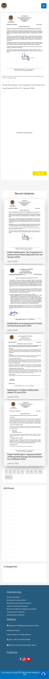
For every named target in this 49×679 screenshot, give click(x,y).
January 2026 (9, 512)
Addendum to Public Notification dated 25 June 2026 (23, 391)
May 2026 (8, 499)
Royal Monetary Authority (15, 615)
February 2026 (10, 507)
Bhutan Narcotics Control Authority (19, 603)
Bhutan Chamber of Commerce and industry (22, 609)
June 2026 (8, 495)
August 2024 (9, 556)
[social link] (20, 659)
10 (40, 471)
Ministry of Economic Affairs (16, 600)
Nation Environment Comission (17, 606)
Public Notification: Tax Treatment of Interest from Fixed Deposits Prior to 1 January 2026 (25, 254)
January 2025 (9, 540)
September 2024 (11, 552)
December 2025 (10, 516)
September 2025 (11, 524)
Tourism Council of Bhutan (16, 612)
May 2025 (8, 532)
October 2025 (9, 520)
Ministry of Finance (13, 597)
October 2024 (9, 548)
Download (39, 173)
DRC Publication (10, 570)
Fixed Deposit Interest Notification (14, 173)
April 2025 (8, 536)
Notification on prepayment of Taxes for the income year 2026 (24, 324)
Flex (5, 574)
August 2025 (9, 528)
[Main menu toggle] (43, 5)
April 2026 (8, 503)
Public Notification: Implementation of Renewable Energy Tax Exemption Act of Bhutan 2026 (24, 456)
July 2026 (8, 491)
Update (7, 578)
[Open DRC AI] (43, 673)
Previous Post (24, 185)
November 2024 (10, 544)
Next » (9, 477)
